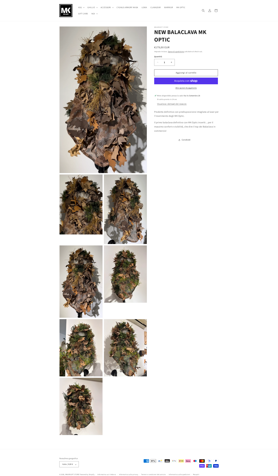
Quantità (158, 56)
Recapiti (196, 475)
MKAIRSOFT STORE (72, 475)
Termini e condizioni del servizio (153, 475)
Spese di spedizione (176, 51)
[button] (81, 7)
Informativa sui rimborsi (106, 475)
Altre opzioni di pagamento (186, 88)
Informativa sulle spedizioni (179, 475)
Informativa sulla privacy (128, 475)
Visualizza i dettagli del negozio (172, 104)
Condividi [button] (186, 139)
